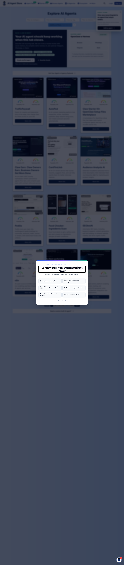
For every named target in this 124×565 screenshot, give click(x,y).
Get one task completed (47, 281)
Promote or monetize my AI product (48, 294)
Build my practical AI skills (72, 295)
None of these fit (62, 301)
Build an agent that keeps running (72, 281)
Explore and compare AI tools (73, 288)
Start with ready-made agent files (49, 288)
